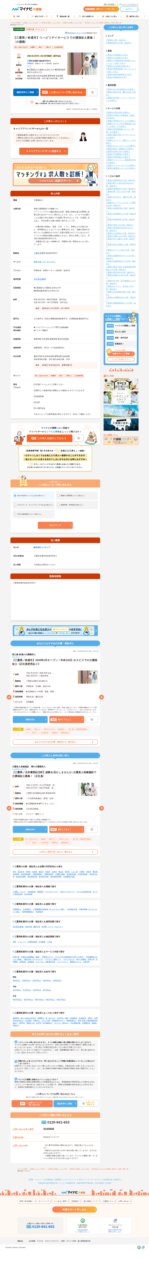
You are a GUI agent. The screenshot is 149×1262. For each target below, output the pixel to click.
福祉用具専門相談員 (85, 1183)
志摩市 (82, 872)
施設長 (117, 1180)
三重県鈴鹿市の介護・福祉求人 (119, 43)
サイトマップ (44, 1201)
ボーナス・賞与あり (61, 1023)
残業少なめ (31, 1023)
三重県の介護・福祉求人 (116, 40)
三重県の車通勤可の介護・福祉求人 (121, 189)
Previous (9, 697)
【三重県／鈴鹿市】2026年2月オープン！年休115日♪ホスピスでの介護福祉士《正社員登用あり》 (54, 662)
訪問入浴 (91, 959)
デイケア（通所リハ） (53, 959)
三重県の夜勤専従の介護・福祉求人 (121, 180)
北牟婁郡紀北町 (69, 877)
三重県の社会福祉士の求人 (117, 58)
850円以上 (16, 980)
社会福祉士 (27, 909)
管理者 (108, 1183)
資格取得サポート (58, 1020)
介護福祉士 (17, 909)
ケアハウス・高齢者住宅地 (45, 962)
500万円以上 (61, 999)
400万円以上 (50, 999)
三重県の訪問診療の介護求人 (118, 157)
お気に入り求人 (111, 16)
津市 (14, 872)
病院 (14, 942)
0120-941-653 (58, 1122)
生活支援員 (28, 894)
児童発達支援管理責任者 (47, 1183)
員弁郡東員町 (26, 874)
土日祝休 (28, 1020)
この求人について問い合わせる (62, 92)
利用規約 (74, 1201)
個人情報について (91, 1201)
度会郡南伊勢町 (56, 877)
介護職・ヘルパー (19, 892)
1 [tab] (82, 77)
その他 (49, 942)
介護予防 (86, 962)
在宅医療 (42, 942)
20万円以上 (27, 990)
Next (101, 697)
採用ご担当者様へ (26, 1201)
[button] (55, 525)
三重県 (30, 61)
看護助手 (40, 892)
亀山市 (60, 872)
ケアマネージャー (51, 892)
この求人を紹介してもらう (49, 438)
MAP (29, 66)
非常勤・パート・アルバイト (52, 927)
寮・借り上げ (50, 1018)
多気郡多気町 (71, 874)
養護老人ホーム (75, 962)
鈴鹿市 (47, 872)
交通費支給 (86, 1023)
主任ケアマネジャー (67, 892)
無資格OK (39, 912)
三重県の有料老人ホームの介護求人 (121, 121)
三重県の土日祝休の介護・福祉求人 (121, 233)
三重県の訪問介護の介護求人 (118, 113)
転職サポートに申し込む (100, 9)
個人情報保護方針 (84, 1241)
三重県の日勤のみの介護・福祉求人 (121, 236)
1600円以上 (57, 980)
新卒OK (22, 1023)
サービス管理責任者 (67, 1183)
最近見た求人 (134, 16)
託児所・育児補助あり (44, 1023)
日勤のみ (36, 1020)
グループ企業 (71, 1241)
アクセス (40, 1241)
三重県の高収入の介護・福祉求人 (120, 225)
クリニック (22, 942)
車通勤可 (40, 1018)
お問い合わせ (123, 1201)
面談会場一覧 (64, 16)
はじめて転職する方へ (121, 359)
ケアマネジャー (70, 1180)
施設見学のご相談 (25, 92)
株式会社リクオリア (75, 33)
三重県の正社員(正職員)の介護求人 (120, 89)
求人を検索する (88, 16)
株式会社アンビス (18, 657)
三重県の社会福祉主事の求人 (118, 66)
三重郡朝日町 (49, 874)
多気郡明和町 (83, 874)
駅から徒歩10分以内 (28, 1018)
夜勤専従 (16, 1018)
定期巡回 (30, 962)
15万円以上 (17, 990)
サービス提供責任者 (83, 892)
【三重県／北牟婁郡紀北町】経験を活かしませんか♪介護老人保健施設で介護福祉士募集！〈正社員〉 (54, 774)
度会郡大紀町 (44, 877)
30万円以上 (47, 990)
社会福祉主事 (72, 909)
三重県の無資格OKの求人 (116, 77)
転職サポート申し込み (74, 1209)
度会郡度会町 (32, 877)
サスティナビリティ (52, 1241)
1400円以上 (47, 980)
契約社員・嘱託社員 (32, 927)
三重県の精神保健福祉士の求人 (119, 75)
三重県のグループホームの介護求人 (121, 146)
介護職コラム (108, 1201)
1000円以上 (26, 980)
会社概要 (32, 1241)
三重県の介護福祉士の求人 (117, 55)
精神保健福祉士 (28, 912)
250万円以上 (17, 999)
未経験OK (73, 1018)
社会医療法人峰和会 (19, 769)
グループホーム (69, 959)
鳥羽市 (67, 872)
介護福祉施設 (32, 942)
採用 (63, 1241)
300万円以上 (28, 999)
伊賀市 (88, 872)
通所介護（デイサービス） (45, 262)
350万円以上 (39, 999)
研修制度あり (71, 1020)
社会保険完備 (75, 1023)
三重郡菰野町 (37, 874)
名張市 (54, 872)
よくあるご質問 (60, 1201)
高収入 (90, 1018)
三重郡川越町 (60, 874)
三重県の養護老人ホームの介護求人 (121, 168)
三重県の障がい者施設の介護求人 (120, 149)
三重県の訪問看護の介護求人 (118, 154)
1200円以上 (36, 980)
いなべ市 (74, 872)
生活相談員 (31, 892)
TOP (18, 16)
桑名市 (41, 872)
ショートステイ (62, 962)
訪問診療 (22, 962)
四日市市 (21, 872)
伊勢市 (28, 872)
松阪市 (34, 872)
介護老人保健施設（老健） (31, 957)
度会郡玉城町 (21, 877)
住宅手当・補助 (62, 1018)
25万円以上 (37, 990)
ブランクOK (45, 1020)
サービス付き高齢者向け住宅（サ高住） (70, 957)
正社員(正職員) (40, 279)
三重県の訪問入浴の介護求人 (118, 152)
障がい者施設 (81, 959)
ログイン (129, 9)
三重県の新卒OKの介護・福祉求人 (120, 272)
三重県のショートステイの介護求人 (121, 165)
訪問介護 (16, 957)
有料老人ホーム (48, 957)
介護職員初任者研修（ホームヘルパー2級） (49, 909)
